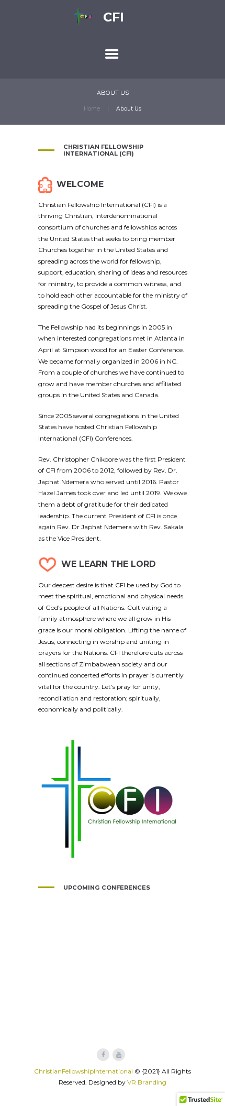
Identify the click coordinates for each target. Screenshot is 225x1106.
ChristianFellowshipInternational (83, 1071)
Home (92, 108)
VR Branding (146, 1082)
